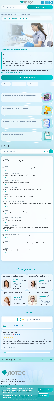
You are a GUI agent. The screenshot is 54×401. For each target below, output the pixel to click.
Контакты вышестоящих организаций (13, 382)
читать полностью (9, 347)
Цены (6, 84)
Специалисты (19, 84)
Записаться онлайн (29, 77)
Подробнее (43, 395)
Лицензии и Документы (8, 379)
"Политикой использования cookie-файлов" (18, 396)
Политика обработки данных (10, 384)
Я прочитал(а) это (45, 390)
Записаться (40, 7)
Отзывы (32, 84)
